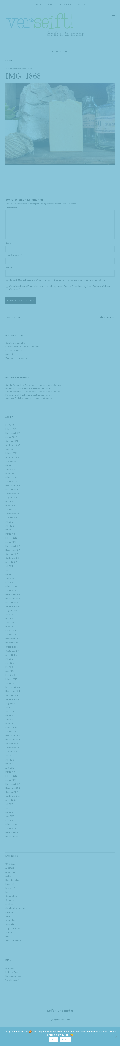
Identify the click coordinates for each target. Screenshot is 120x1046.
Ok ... (53, 1040)
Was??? (65, 1040)
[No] (116, 1036)
